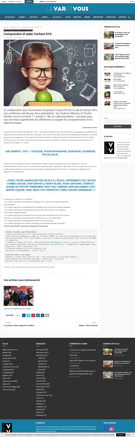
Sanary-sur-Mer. (14, 140)
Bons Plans (110, 17)
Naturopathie (43, 367)
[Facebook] (106, 428)
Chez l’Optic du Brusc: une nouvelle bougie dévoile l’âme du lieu (122, 56)
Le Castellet (8, 372)
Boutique (7, 355)
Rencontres (98, 17)
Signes (6, 384)
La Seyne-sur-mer (11, 367)
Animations (42, 350)
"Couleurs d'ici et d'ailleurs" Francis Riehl (83, 350)
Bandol (45, 17)
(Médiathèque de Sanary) (60, 242)
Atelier (41, 358)
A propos (4, 1)
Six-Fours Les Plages (11, 387)
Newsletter (11, 1)
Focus (68, 17)
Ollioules (57, 17)
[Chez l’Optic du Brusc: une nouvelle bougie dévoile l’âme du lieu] (109, 57)
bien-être (42, 361)
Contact (19, 1)
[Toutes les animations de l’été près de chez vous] (109, 46)
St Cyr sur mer (9, 390)
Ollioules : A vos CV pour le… (48, 1)
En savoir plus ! (123, 158)
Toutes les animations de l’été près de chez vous (123, 45)
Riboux (6, 378)
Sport (40, 412)
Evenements (7, 358)
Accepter (121, 435)
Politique (40, 404)
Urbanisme (41, 415)
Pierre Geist (73, 355)
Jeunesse (14, 30)
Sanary (22, 17)
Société (30, 30)
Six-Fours (33, 17)
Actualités (9, 17)
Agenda (87, 17)
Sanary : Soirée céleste (88, 325)
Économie (41, 381)
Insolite (40, 389)
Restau (41, 369)
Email (106, 118)
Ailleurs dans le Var (10, 350)
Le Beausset (8, 370)
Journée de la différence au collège (17, 309)
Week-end (77, 17)
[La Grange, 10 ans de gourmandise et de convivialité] (109, 35)
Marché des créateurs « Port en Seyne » (83, 360)
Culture (40, 378)
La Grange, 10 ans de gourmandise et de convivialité (122, 34)
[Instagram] (111, 428)
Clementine (9, 37)
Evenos (6, 361)
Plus (128, 435)
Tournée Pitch (74, 366)
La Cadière (8, 364)
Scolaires (41, 407)
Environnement (42, 384)
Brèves (40, 375)
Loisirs (39, 398)
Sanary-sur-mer (23, 30)
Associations (7, 30)
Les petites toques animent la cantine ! (19, 325)
